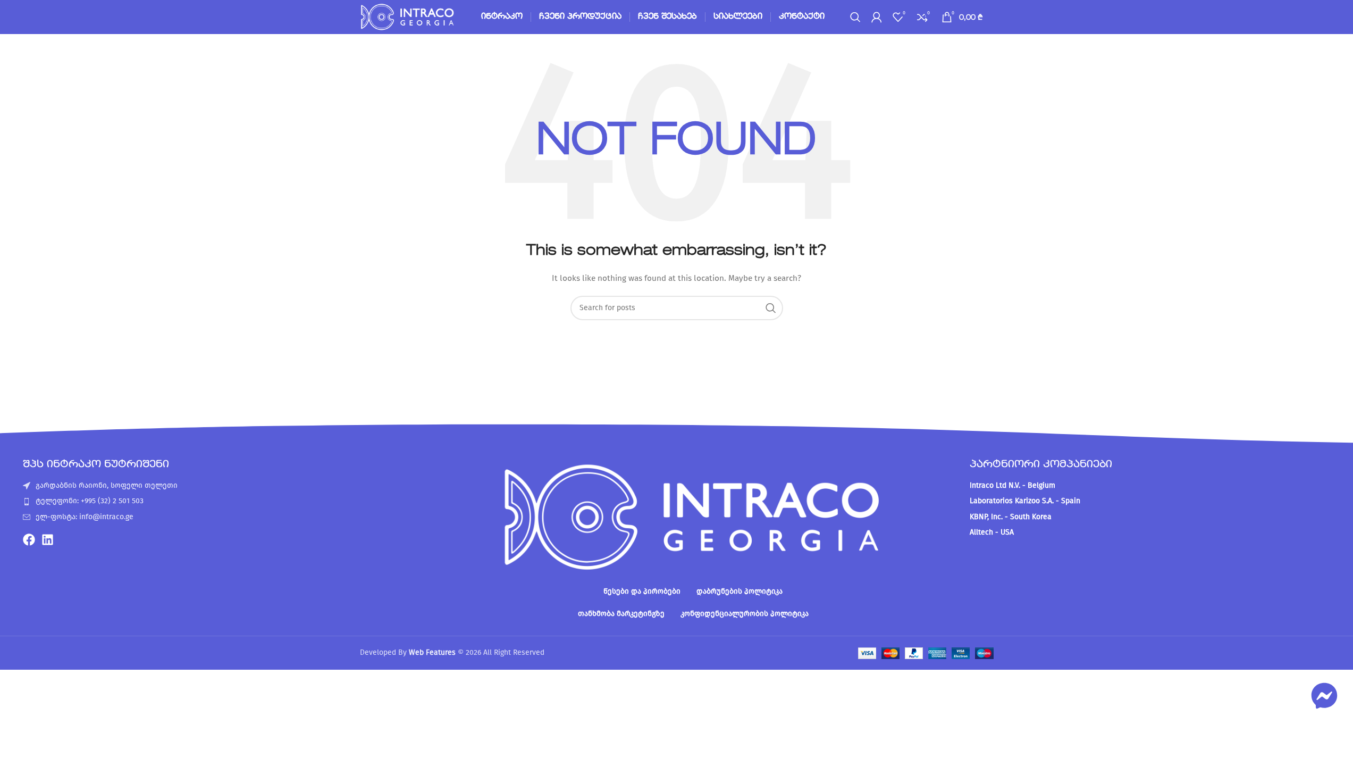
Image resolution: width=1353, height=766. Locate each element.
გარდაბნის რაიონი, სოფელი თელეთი (107, 485)
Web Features (432, 652)
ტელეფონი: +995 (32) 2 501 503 (90, 500)
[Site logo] (408, 16)
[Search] (855, 17)
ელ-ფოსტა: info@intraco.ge (84, 516)
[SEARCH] (771, 308)
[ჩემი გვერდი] (876, 17)
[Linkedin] (47, 540)
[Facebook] (29, 540)
